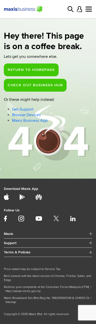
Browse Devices (26, 114)
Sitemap (10, 302)
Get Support (23, 109)
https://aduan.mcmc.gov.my (23, 291)
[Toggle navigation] (89, 9)
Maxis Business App (30, 120)
